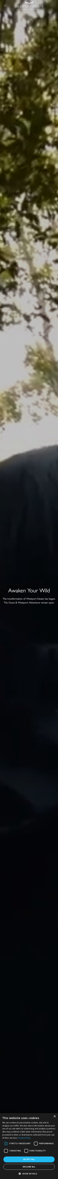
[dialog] (29, 1146)
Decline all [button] (29, 1166)
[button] (29, 1173)
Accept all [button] (29, 1159)
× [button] (54, 1116)
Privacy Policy (24, 1138)
